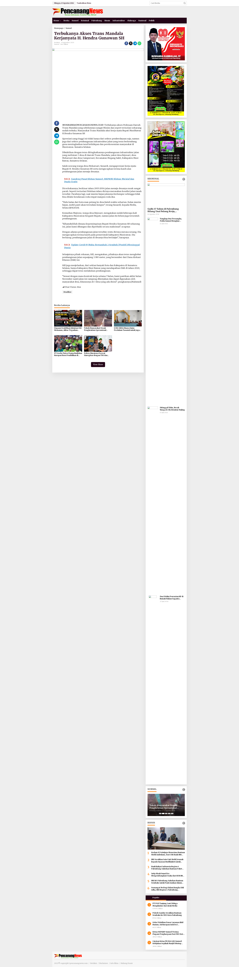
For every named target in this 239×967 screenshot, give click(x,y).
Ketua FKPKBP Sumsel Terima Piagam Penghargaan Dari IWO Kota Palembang (168, 933)
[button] (184, 3)
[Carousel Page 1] (160, 813)
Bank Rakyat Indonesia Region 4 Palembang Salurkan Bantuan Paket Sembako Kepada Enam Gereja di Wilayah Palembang (166, 868)
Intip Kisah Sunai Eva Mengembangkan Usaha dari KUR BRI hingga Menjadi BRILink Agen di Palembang (167, 874)
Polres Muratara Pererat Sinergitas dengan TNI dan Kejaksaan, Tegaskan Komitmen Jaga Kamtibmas (98, 354)
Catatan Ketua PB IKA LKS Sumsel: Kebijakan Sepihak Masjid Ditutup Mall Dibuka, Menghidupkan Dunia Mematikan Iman (167, 942)
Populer (155, 898)
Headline (67, 292)
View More (98, 364)
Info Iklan (114, 963)
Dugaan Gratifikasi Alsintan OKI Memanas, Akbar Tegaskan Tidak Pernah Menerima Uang (68, 329)
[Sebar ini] (126, 43)
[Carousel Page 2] (163, 813)
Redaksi (93, 963)
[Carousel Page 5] (172, 813)
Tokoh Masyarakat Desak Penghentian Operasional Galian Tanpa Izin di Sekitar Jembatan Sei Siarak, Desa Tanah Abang (96, 329)
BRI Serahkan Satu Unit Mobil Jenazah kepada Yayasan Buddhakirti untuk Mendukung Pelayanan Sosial (167, 860)
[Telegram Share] (135, 43)
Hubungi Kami (127, 963)
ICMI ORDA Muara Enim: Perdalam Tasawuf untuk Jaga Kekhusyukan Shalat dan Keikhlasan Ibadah (127, 329)
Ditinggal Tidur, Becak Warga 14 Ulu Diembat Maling (172, 409)
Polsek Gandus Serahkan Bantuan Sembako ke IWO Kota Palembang (167, 914)
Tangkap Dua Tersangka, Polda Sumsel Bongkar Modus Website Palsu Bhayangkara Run (171, 220)
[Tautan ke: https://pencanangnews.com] (183, 179)
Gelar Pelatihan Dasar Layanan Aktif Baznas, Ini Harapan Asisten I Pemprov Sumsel (167, 923)
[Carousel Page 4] (169, 813)
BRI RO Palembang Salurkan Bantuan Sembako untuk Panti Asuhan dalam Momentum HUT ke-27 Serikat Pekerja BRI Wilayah (167, 882)
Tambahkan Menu (84, 3)
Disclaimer (103, 963)
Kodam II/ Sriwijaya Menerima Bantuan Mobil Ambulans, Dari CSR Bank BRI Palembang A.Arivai (168, 853)
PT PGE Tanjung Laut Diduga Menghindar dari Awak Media (165, 904)
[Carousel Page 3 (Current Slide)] (166, 813)
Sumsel (56, 44)
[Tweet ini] (131, 43)
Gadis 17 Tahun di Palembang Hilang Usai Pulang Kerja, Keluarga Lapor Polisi (163, 210)
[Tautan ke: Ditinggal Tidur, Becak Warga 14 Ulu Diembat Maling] (153, 500)
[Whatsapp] (139, 43)
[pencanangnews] (78, 12)
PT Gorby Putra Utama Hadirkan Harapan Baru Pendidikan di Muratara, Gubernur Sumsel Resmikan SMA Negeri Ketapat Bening (68, 354)
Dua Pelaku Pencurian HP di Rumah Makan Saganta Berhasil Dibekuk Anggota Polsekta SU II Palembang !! (172, 597)
